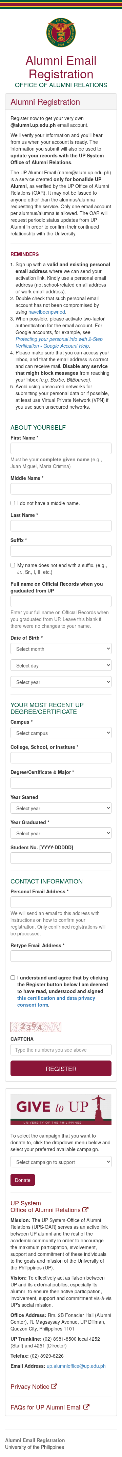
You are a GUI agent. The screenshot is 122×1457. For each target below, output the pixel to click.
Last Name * (24, 514)
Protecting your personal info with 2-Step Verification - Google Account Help (59, 342)
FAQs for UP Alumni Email (47, 1406)
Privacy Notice (31, 1386)
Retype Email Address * (37, 945)
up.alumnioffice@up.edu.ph (76, 1365)
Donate (22, 1180)
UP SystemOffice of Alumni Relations (46, 1206)
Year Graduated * (30, 822)
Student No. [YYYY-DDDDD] (42, 847)
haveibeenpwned (46, 311)
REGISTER (61, 1068)
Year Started (24, 797)
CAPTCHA (22, 1038)
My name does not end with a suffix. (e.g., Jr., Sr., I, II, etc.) (62, 568)
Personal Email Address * (39, 891)
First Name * (24, 437)
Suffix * (19, 540)
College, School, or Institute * (44, 746)
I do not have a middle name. (48, 503)
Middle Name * (27, 477)
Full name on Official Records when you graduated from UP (57, 587)
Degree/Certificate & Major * (42, 772)
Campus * (22, 721)
